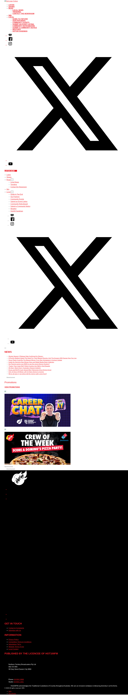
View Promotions (12, 387)
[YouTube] (10, 165)
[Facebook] (10, 40)
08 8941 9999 (19, 679)
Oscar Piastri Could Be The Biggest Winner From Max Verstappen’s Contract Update (35, 360)
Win (10, 15)
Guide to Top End (20, 19)
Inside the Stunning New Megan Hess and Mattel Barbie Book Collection (31, 362)
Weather (16, 29)
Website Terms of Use (16, 647)
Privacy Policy (13, 639)
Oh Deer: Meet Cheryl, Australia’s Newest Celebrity (24, 368)
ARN (9, 691)
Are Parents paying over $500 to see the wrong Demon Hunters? (29, 364)
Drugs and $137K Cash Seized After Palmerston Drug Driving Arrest (29, 370)
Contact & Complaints (16, 628)
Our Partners (19, 20)
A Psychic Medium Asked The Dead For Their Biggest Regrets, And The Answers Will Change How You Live (42, 358)
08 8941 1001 (19, 682)
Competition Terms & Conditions (19, 642)
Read (10, 8)
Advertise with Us (14, 630)
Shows (11, 6)
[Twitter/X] (66, 160)
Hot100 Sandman (19, 31)
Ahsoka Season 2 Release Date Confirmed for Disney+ (25, 356)
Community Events (20, 22)
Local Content (13, 649)
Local (11, 17)
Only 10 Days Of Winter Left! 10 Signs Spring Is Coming (26, 372)
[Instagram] (10, 45)
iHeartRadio (12, 693)
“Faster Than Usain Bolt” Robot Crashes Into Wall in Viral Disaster (29, 366)
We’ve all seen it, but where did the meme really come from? (27, 374)
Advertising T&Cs (14, 644)
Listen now (9, 171)
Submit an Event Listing (23, 24)
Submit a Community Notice (24, 28)
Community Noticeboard (23, 26)
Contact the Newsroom (23, 13)
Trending (16, 12)
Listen (11, 5)
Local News (17, 10)
